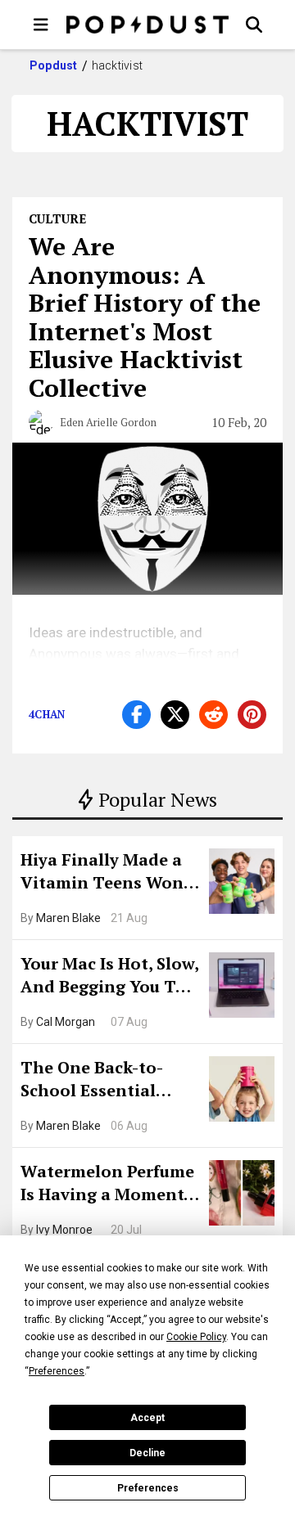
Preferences (148, 1488)
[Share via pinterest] (252, 714)
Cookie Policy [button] (196, 1337)
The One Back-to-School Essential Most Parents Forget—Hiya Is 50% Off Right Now (104, 1080)
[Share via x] (175, 714)
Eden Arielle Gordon (108, 422)
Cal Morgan (65, 1021)
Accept (147, 1418)
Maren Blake (68, 917)
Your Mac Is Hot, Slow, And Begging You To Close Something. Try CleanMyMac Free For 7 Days (109, 976)
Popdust (54, 65)
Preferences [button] (56, 1371)
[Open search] (254, 24)
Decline (147, 1453)
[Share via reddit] (213, 714)
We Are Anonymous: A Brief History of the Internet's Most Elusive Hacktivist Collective (145, 317)
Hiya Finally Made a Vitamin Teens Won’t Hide (108, 872)
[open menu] (41, 24)
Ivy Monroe (64, 1229)
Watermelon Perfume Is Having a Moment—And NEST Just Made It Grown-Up (108, 1184)
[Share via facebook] (136, 714)
